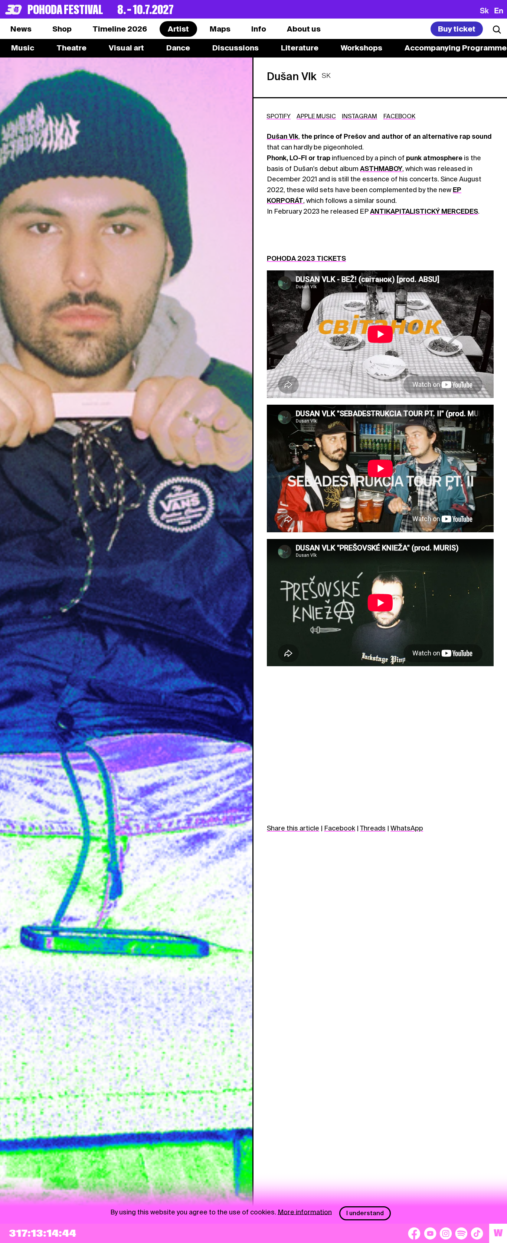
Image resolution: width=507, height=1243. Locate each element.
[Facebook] (414, 1233)
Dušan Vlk (282, 136)
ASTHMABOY (381, 168)
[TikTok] (477, 1233)
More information (305, 1212)
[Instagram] (445, 1233)
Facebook (339, 828)
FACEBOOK (399, 116)
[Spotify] (461, 1233)
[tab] (62, 29)
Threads (373, 828)
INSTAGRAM (359, 116)
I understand (365, 1213)
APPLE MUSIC (316, 116)
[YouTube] (430, 1233)
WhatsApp (406, 828)
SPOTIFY (278, 116)
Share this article (293, 828)
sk (484, 10)
